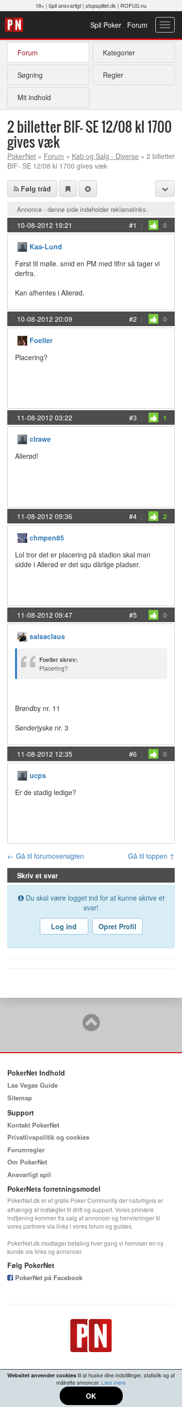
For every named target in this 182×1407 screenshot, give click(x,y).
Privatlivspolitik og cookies (48, 1137)
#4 (133, 516)
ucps (38, 775)
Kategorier (119, 52)
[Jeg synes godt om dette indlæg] (153, 225)
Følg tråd (35, 188)
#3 (133, 417)
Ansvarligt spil (29, 1174)
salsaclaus (47, 636)
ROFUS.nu (133, 5)
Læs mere (113, 1382)
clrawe (40, 439)
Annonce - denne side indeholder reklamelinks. (82, 209)
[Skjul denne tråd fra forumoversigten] (88, 188)
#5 (133, 615)
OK (91, 1396)
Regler (113, 75)
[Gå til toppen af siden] (91, 1027)
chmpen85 (47, 537)
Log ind (64, 926)
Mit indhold (34, 97)
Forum (137, 25)
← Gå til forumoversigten (45, 856)
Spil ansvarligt (65, 5)
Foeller (41, 340)
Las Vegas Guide (32, 1085)
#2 (133, 319)
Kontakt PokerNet (33, 1124)
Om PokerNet (27, 1161)
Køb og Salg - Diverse (105, 156)
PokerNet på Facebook (48, 1277)
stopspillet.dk (100, 5)
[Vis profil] (22, 246)
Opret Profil (117, 926)
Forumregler (26, 1149)
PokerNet (15, 24)
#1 (133, 225)
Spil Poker (105, 25)
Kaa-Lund (46, 246)
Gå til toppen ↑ (151, 856)
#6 (133, 754)
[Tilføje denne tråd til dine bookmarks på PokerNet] (68, 188)
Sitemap (19, 1097)
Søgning (30, 75)
